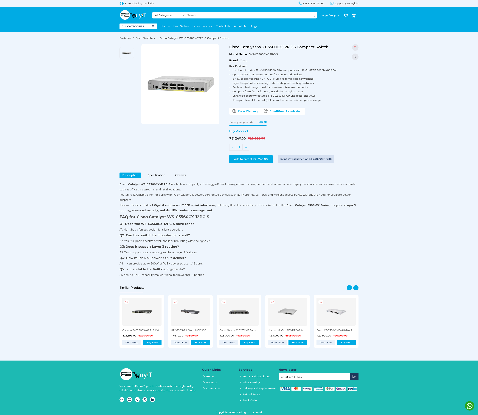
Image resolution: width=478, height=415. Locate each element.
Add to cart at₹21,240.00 (251, 159)
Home (210, 376)
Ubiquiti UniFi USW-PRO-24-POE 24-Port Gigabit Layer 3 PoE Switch (238, 330)
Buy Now (152, 342)
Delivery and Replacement (259, 388)
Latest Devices (202, 26)
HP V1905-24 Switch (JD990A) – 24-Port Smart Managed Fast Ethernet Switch (141, 330)
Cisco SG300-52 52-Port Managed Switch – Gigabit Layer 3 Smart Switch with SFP (335, 330)
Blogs (253, 26)
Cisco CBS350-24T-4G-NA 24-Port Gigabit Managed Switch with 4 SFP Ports (287, 330)
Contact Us (223, 26)
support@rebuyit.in (346, 3)
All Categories (133, 26)
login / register (331, 15)
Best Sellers (181, 26)
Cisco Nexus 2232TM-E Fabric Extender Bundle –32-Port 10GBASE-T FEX (190, 330)
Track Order (250, 400)
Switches (125, 38)
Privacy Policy (251, 382)
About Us (240, 26)
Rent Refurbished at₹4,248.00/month (306, 159)
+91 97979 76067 (313, 3)
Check (262, 121)
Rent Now (131, 342)
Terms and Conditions (256, 376)
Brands (165, 26)
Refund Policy (251, 394)
